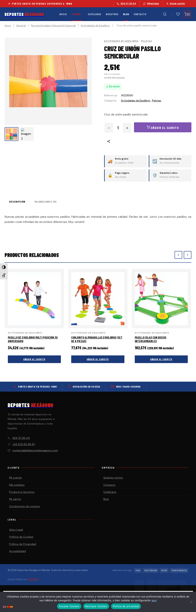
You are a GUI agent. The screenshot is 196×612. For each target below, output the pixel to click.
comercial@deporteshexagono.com (35, 450)
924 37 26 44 (21, 438)
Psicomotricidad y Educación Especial (53, 25)
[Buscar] (165, 14)
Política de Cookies (21, 536)
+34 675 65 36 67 (23, 444)
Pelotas (146, 40)
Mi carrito (15, 499)
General (21, 25)
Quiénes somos (113, 477)
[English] (4, 607)
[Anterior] (178, 255)
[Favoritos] (178, 14)
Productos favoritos (21, 492)
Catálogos (94, 14)
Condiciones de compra (24, 506)
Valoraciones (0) (45, 201)
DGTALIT (33, 579)
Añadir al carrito (34, 359)
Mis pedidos (16, 485)
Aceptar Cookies (69, 606)
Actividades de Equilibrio (95, 25)
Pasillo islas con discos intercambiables (150, 339)
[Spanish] (11, 607)
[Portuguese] (8, 607)
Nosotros (112, 14)
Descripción (17, 201)
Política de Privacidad (22, 544)
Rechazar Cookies (96, 606)
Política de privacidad (126, 606)
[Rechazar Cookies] (191, 602)
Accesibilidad (17, 551)
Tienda (76, 14)
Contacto (140, 14)
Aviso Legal (16, 529)
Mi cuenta (15, 477)
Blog (126, 14)
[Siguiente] (187, 255)
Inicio (63, 14)
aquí (154, 600)
